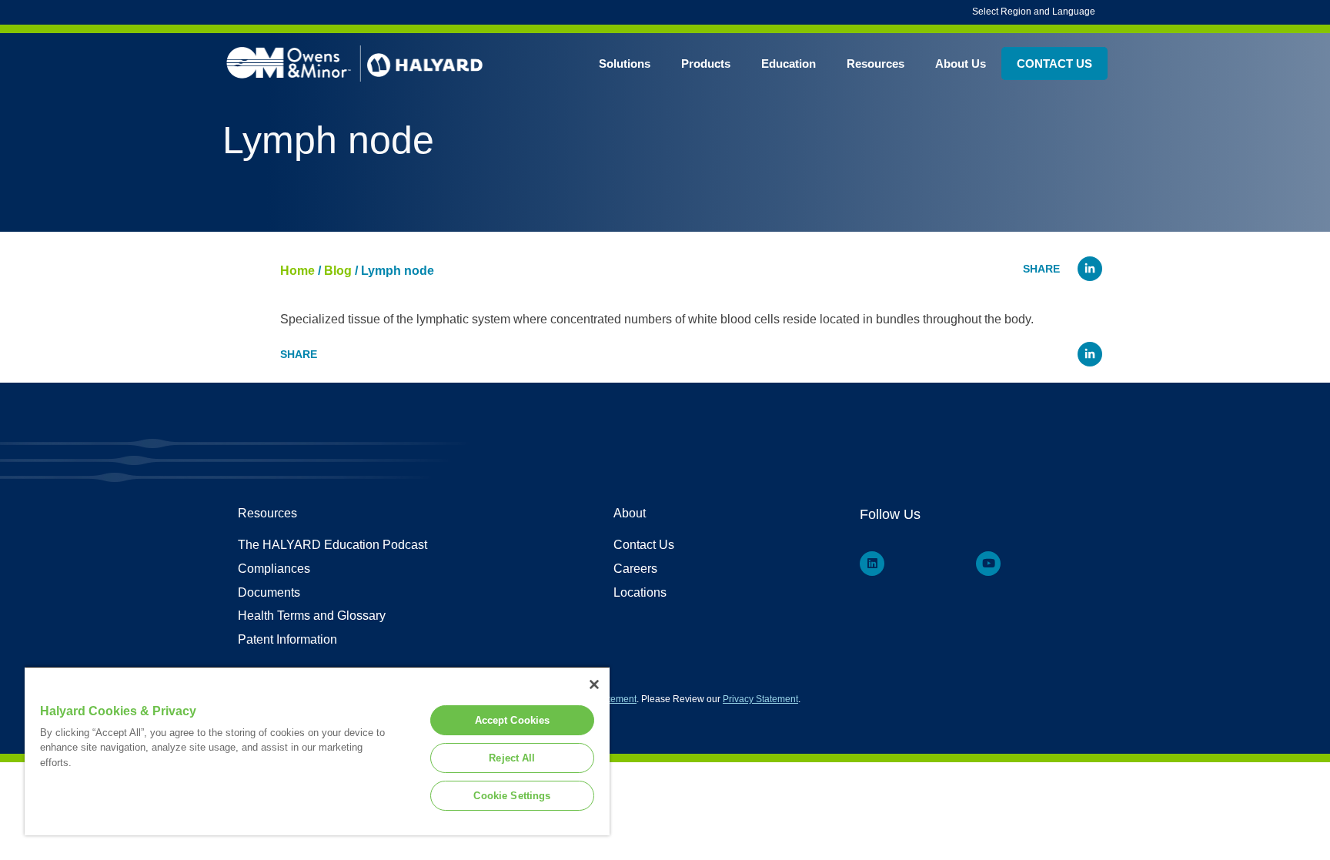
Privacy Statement (760, 699)
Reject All (512, 758)
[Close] (594, 684)
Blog (338, 270)
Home (297, 270)
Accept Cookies (512, 720)
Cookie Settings (511, 795)
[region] (317, 750)
